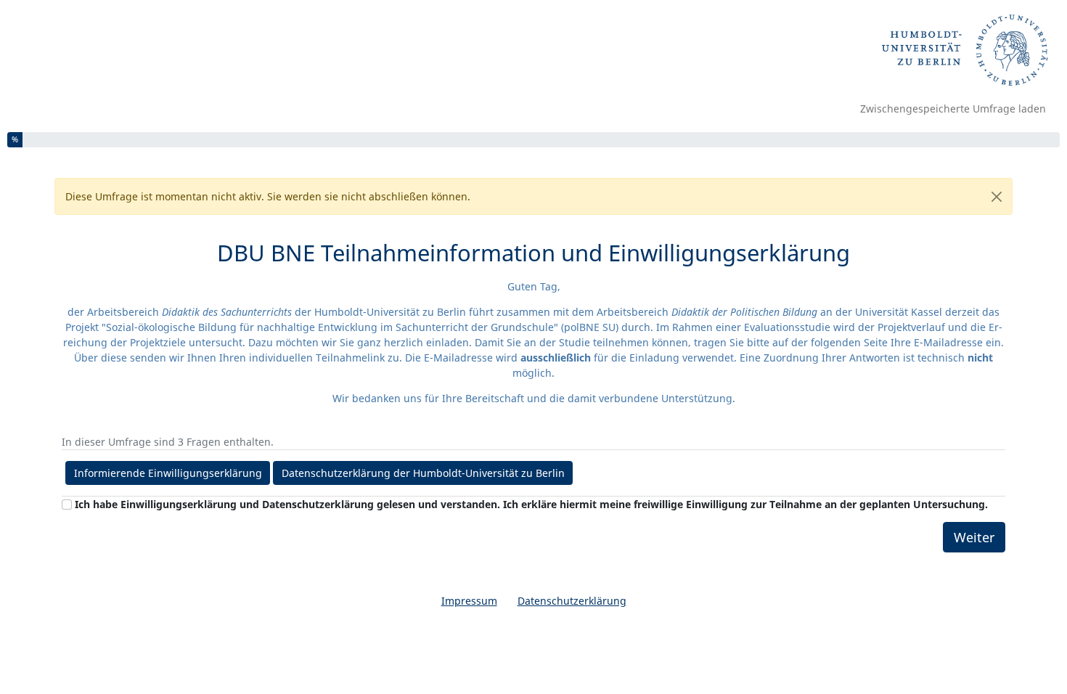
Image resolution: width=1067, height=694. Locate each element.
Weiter (974, 537)
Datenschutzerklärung (572, 601)
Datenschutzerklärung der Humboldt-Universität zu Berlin (423, 473)
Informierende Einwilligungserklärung (168, 473)
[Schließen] (996, 196)
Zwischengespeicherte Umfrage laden (953, 108)
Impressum (469, 601)
